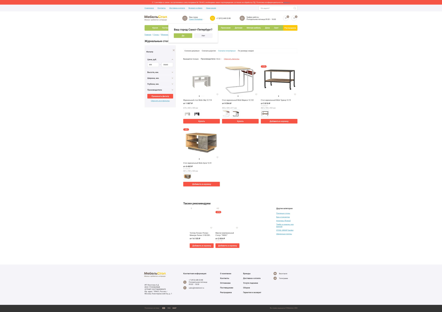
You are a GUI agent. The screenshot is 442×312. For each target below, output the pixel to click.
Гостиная (166, 27)
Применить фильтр (160, 96)
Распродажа (290, 27)
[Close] (174, 50)
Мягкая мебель (254, 27)
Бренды (247, 273)
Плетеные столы (283, 213)
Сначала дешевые (192, 51)
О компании (225, 273)
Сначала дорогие (209, 51)
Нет (203, 35)
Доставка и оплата (177, 8)
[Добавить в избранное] (217, 94)
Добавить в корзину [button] (279, 121)
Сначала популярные (227, 51)
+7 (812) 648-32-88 (223, 18)
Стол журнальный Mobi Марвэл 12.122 (238, 100)
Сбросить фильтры (231, 59)
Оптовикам (225, 283)
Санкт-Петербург (196, 19)
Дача (267, 27)
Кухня (155, 27)
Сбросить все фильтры (160, 101)
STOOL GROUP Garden (284, 230)
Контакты (162, 8)
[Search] (294, 8)
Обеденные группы (284, 234)
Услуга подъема (250, 283)
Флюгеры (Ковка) (283, 220)
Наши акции (211, 8)
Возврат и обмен (195, 8)
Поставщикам (226, 287)
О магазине (149, 8)
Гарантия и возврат (252, 292)
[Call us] (212, 18)
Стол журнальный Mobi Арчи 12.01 (197, 163)
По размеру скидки (246, 51)
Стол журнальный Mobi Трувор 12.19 (276, 100)
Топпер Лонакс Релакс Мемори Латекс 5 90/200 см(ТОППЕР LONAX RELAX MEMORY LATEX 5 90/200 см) (201, 234)
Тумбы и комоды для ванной (285, 225)
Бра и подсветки (283, 217)
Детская (238, 27)
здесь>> (286, 2)
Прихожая (225, 27)
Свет (276, 27)
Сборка (246, 287)
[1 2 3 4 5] (201, 80)
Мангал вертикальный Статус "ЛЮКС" (224, 234)
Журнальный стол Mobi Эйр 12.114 (197, 100)
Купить (201, 121)
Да (183, 35)
